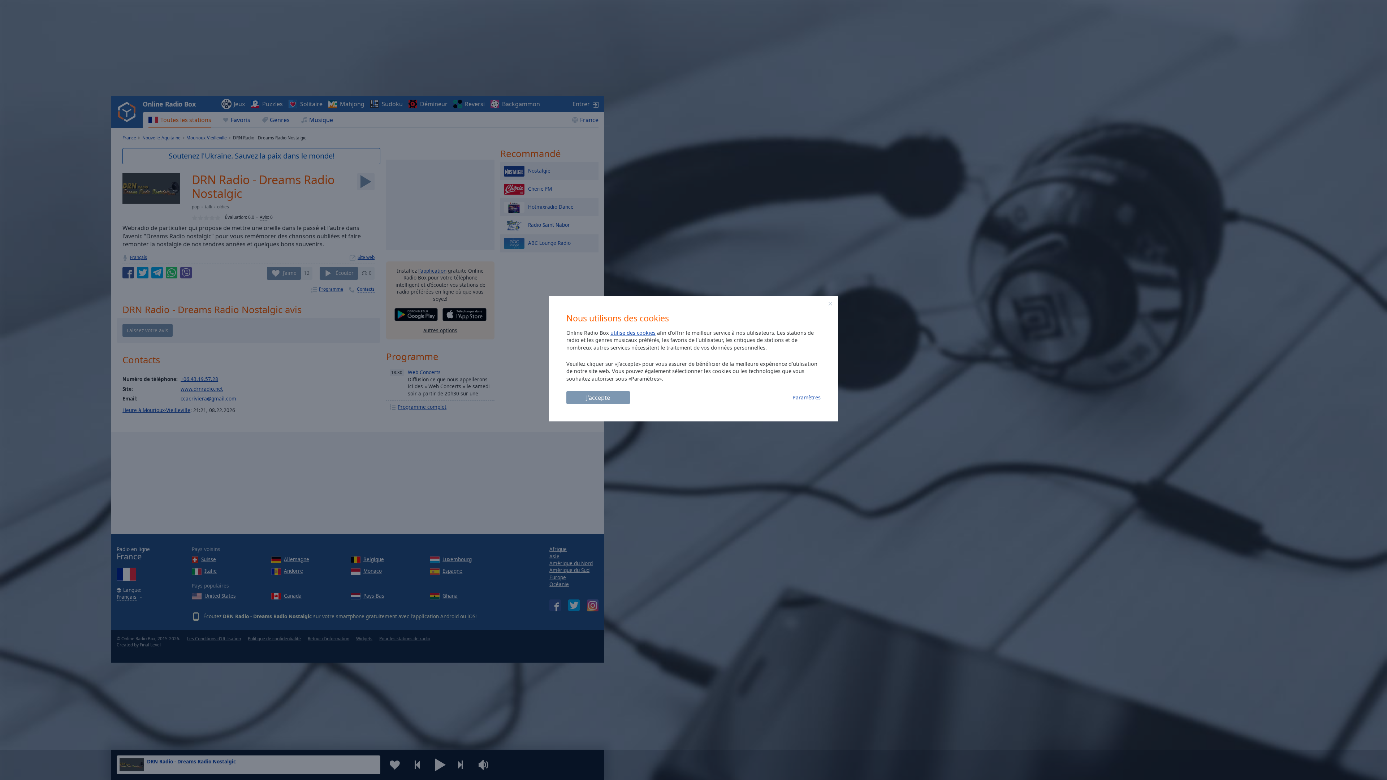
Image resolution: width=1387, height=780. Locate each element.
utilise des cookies (633, 332)
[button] (830, 304)
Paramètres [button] (806, 397)
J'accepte (598, 398)
